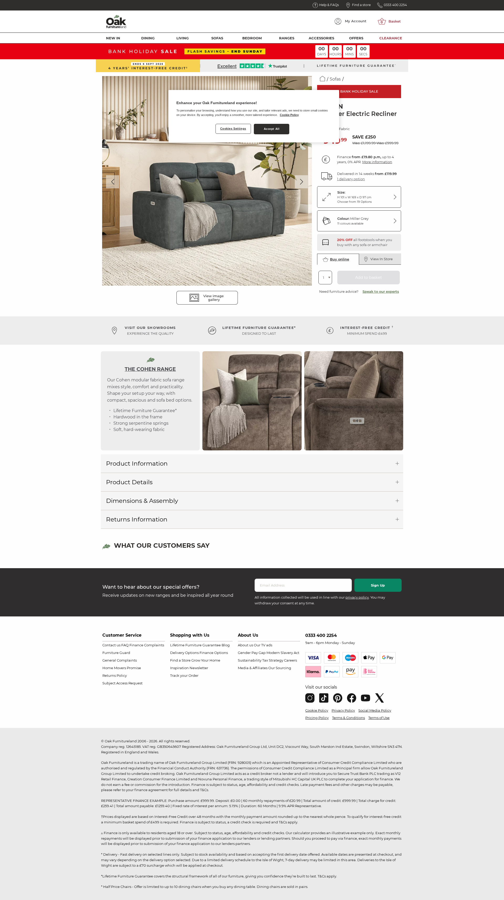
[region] (254, 116)
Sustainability (249, 660)
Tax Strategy (272, 660)
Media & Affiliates (252, 668)
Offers (356, 38)
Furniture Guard (116, 653)
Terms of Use (379, 718)
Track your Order (184, 675)
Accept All (272, 128)
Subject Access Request (122, 683)
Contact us (111, 645)
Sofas (217, 38)
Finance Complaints (146, 645)
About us (245, 645)
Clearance (390, 38)
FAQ (125, 645)
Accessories (321, 38)
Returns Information (136, 519)
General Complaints (119, 660)
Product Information (137, 463)
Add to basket (368, 277)
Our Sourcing (279, 668)
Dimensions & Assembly (142, 500)
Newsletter (199, 668)
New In (113, 38)
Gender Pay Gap (252, 653)
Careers (290, 660)
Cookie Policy (316, 710)
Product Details (129, 482)
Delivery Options (184, 653)
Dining (148, 38)
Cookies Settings (233, 128)
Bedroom (252, 38)
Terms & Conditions (348, 718)
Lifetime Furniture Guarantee (195, 645)
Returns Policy (114, 675)
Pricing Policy (317, 718)
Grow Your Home (205, 660)
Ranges (286, 38)
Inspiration (179, 668)
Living (182, 38)
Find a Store (180, 660)
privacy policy (357, 597)
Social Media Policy (374, 710)
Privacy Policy (343, 710)
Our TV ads (263, 645)
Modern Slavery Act (282, 653)
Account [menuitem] (355, 21)
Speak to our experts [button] (381, 291)
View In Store (381, 259)
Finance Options (214, 653)
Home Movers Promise (121, 668)
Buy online (339, 259)
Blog (226, 645)
